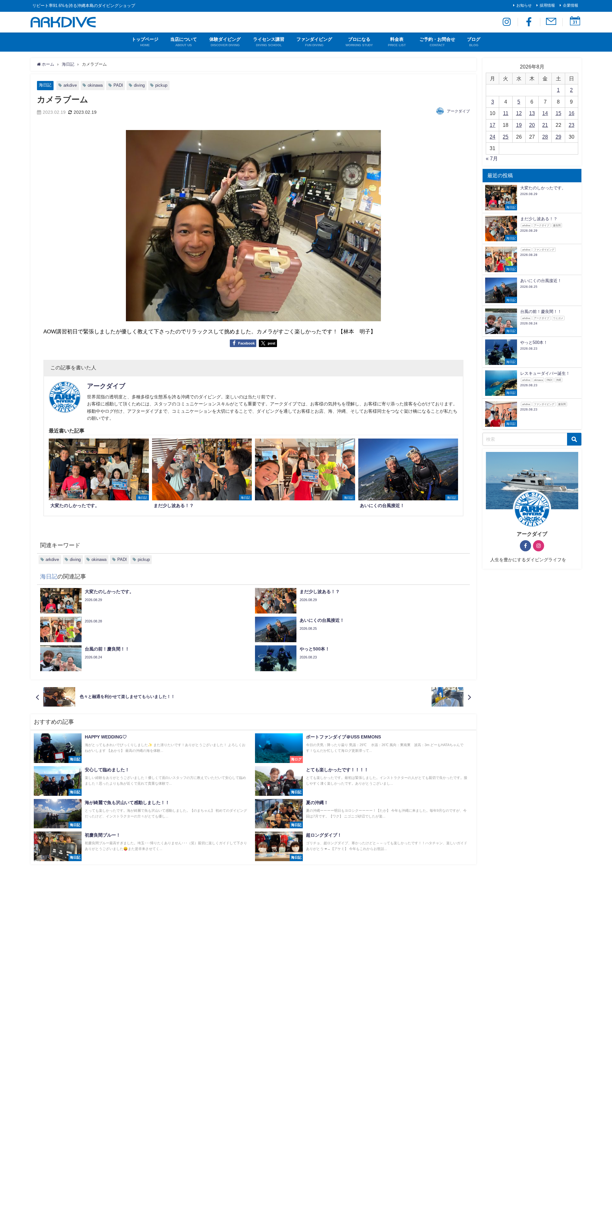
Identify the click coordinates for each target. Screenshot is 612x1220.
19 (519, 124)
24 (492, 136)
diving (139, 85)
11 (505, 113)
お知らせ (524, 5)
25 (505, 136)
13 (532, 113)
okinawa (95, 85)
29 (558, 136)
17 (492, 124)
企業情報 (570, 5)
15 (558, 113)
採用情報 (547, 5)
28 (545, 136)
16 (571, 113)
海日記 (45, 85)
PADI (118, 85)
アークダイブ (458, 111)
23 (571, 124)
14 (545, 113)
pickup (161, 85)
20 (532, 124)
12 (519, 113)
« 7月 (492, 158)
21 (545, 124)
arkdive (70, 85)
